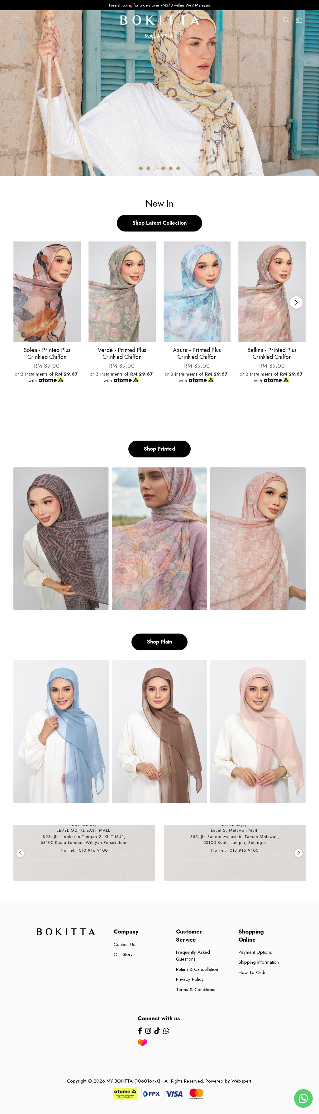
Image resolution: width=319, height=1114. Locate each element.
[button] (141, 168)
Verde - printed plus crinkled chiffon (122, 353)
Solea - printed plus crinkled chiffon (47, 353)
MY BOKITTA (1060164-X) (133, 1081)
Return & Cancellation (197, 969)
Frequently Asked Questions (193, 956)
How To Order (253, 972)
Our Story (123, 954)
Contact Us (124, 944)
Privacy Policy (190, 979)
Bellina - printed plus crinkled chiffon (272, 353)
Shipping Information (259, 962)
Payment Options (255, 952)
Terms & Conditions (195, 989)
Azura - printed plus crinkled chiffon (197, 353)
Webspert (241, 1081)
